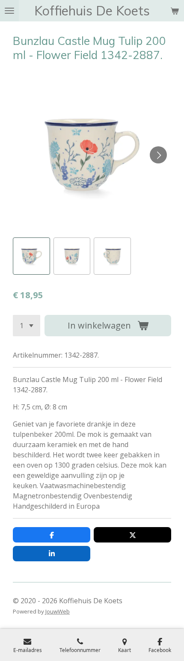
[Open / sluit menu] (9, 10)
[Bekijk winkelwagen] (174, 10)
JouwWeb (57, 611)
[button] (31, 256)
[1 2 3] (26, 325)
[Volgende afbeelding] (158, 154)
